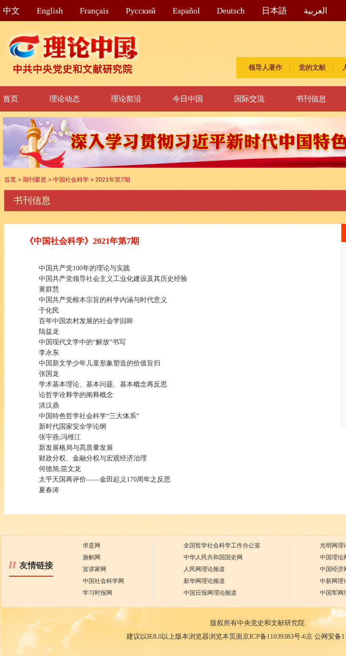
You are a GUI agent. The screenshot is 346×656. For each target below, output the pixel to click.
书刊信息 (311, 99)
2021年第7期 (112, 179)
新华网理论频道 (204, 581)
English (50, 10)
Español (186, 10)
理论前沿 (126, 99)
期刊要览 (34, 179)
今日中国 (188, 99)
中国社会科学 (71, 179)
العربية (315, 10)
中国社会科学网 (103, 581)
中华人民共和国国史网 (213, 557)
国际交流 (249, 99)
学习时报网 (97, 593)
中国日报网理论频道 (210, 593)
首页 (10, 99)
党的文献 (312, 67)
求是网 (91, 545)
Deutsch (231, 10)
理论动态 (64, 99)
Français (94, 10)
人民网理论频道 (204, 569)
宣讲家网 (94, 569)
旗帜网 (91, 557)
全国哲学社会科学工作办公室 (222, 545)
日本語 (274, 10)
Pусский (141, 10)
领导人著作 (265, 67)
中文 (11, 10)
